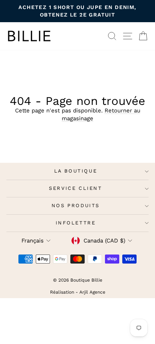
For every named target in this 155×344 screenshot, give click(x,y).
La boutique (75, 171)
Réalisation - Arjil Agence (77, 292)
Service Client (75, 188)
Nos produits (76, 205)
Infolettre (76, 223)
